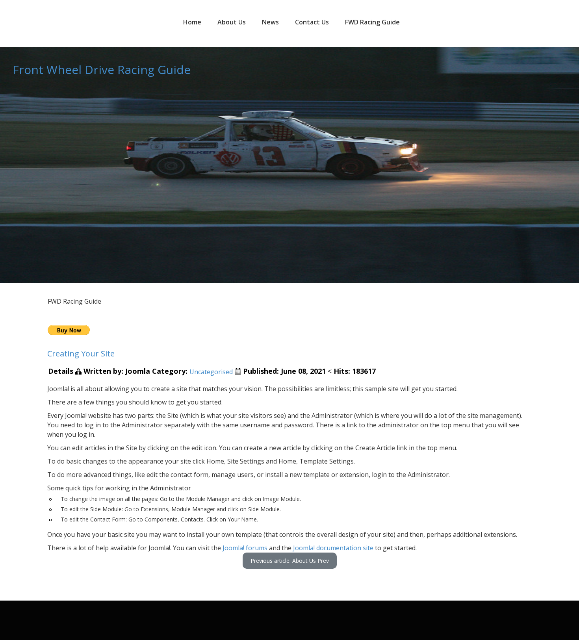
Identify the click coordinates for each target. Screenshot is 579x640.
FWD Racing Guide (372, 22)
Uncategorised (211, 371)
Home (192, 22)
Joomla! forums (245, 548)
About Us (231, 22)
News (270, 22)
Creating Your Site (81, 353)
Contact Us (312, 22)
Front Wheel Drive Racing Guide (102, 69)
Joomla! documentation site (332, 548)
